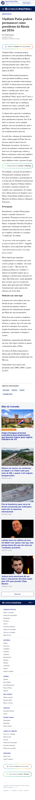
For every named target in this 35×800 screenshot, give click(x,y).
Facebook (5, 790)
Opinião (5, 663)
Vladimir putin (7, 394)
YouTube (20, 790)
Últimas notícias (8, 697)
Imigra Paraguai (8, 759)
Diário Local (6, 756)
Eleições (5, 660)
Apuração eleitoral (8, 711)
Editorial (5, 690)
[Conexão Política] (17, 9)
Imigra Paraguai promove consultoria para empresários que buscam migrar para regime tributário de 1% (16, 436)
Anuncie (5, 739)
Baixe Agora (26, 3)
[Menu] (3, 9)
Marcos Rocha (7, 688)
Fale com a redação (9, 632)
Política (14, 390)
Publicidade (6, 720)
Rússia (22, 390)
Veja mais (17, 594)
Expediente (6, 618)
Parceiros (6, 621)
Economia (6, 646)
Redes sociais (7, 726)
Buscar (31, 9)
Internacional (6, 14)
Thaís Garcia (9, 35)
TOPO (31, 602)
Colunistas (6, 665)
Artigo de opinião (8, 671)
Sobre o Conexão (8, 612)
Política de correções (9, 629)
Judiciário (6, 654)
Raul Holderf (7, 682)
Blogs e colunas (8, 703)
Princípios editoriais (9, 626)
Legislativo (6, 649)
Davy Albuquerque (8, 685)
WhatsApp (6, 723)
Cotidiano (6, 651)
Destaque (6, 390)
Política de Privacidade (10, 615)
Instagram (14, 790)
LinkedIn (26, 790)
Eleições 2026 (7, 700)
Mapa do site (7, 635)
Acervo (5, 624)
